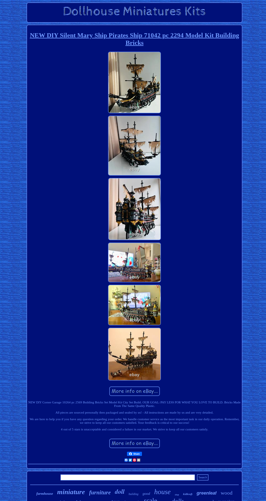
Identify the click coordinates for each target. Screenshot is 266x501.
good (146, 493)
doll (119, 491)
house (162, 492)
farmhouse (44, 493)
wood (227, 493)
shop (177, 495)
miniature (71, 492)
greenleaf (207, 493)
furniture (100, 492)
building (133, 494)
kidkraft (187, 494)
